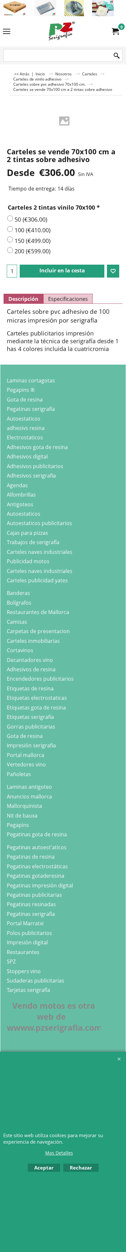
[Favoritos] (113, 271)
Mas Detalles (59, 1153)
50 (31, 219)
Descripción (23, 298)
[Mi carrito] (115, 31)
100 (32, 230)
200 (32, 251)
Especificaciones (68, 298)
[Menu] (6, 31)
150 (32, 241)
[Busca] (117, 55)
